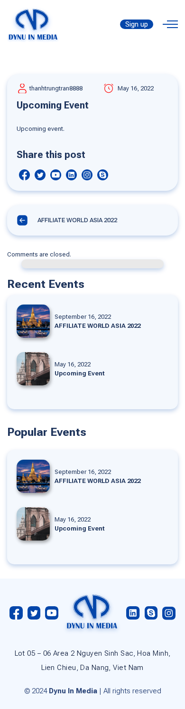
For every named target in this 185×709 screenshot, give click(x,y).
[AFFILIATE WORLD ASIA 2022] (92, 321)
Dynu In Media (73, 691)
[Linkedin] (71, 174)
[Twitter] (40, 174)
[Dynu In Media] (33, 23)
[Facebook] (24, 174)
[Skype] (102, 174)
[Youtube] (55, 174)
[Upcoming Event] (92, 368)
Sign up (136, 24)
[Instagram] (87, 174)
